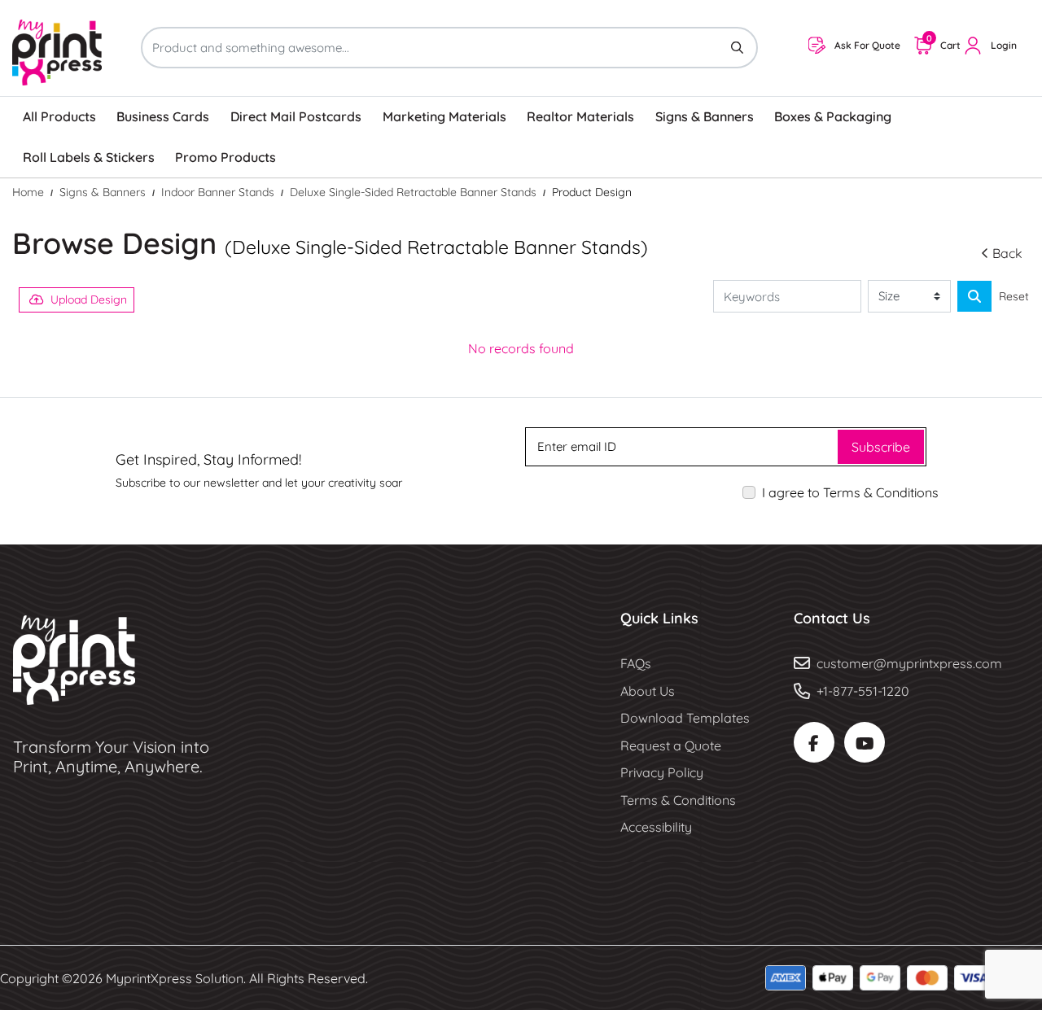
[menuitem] (59, 117)
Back (1007, 253)
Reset (1014, 296)
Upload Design (88, 299)
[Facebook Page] (814, 742)
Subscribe (881, 447)
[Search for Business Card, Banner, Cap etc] (974, 296)
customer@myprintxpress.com (909, 663)
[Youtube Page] (864, 742)
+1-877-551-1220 (863, 691)
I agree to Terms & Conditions (850, 492)
